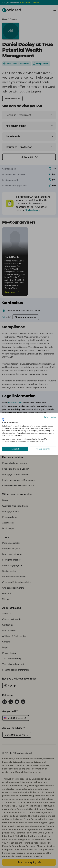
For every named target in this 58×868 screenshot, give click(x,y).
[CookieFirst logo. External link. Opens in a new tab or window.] (3, 419)
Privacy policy (50, 417)
